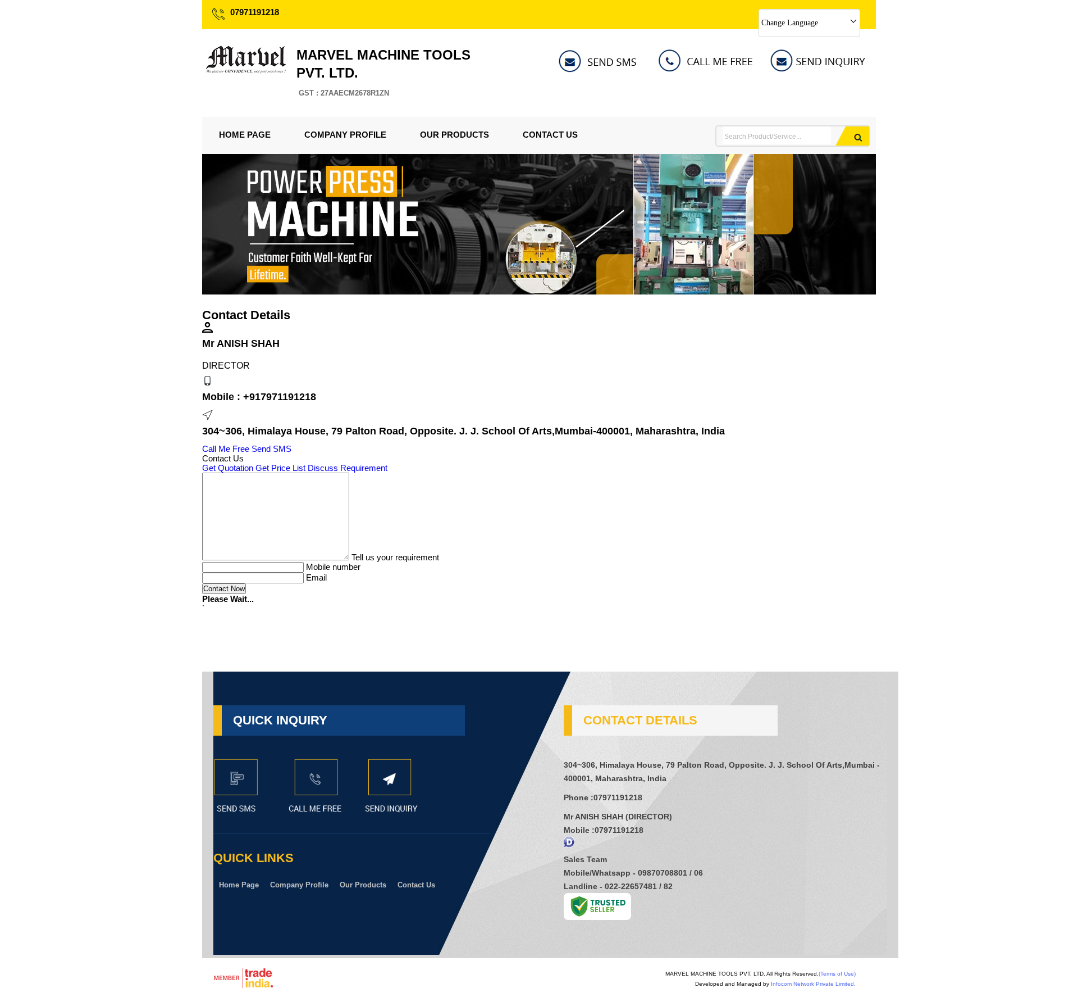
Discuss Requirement (347, 468)
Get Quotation (227, 468)
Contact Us (550, 134)
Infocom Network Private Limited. (813, 984)
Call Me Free (225, 449)
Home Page (245, 134)
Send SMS (271, 449)
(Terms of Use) (837, 974)
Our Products (454, 134)
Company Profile (345, 134)
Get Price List (280, 468)
